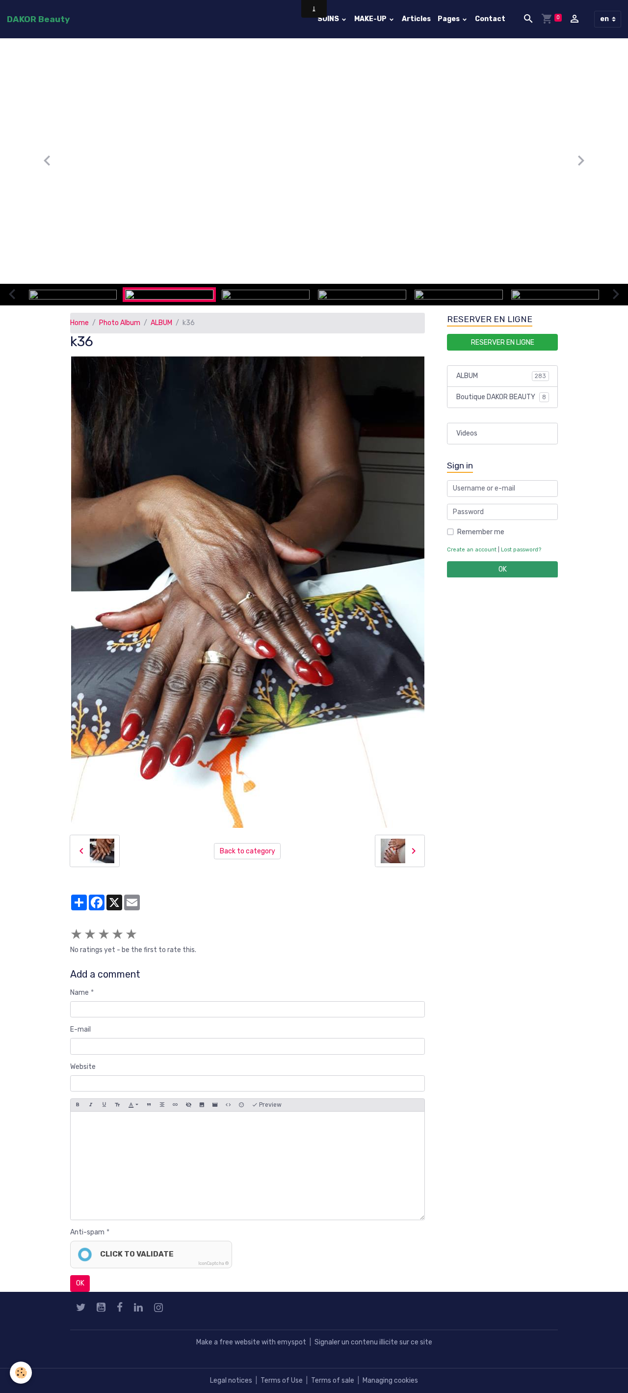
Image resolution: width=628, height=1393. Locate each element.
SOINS (328, 19)
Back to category (247, 851)
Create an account (472, 549)
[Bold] (77, 1105)
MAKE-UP (371, 19)
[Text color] (133, 1105)
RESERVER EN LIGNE (502, 342)
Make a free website (228, 1342)
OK (80, 1283)
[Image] (202, 1105)
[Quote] (149, 1105)
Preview (270, 1104)
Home (79, 323)
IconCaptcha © (213, 1263)
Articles (416, 19)
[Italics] (91, 1105)
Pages (449, 19)
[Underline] (104, 1105)
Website (83, 1067)
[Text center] (162, 1105)
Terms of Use (282, 1380)
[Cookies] (21, 1373)
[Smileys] (241, 1105)
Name (79, 992)
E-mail (80, 1029)
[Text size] (117, 1105)
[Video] (215, 1105)
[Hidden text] (188, 1105)
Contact (490, 19)
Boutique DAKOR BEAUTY (501, 397)
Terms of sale (332, 1380)
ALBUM (161, 323)
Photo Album (119, 323)
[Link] (175, 1105)
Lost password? (521, 549)
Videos (466, 433)
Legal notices (231, 1380)
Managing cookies (390, 1380)
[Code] (228, 1105)
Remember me (480, 532)
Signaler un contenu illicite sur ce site (373, 1342)
